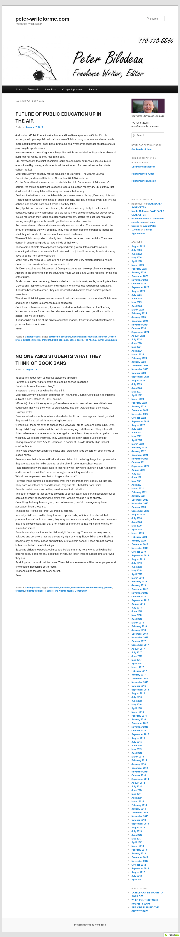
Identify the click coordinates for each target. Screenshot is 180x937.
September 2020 (140, 510)
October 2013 (138, 820)
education (92, 336)
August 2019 (138, 559)
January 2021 (138, 495)
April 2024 (136, 350)
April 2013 (136, 842)
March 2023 (137, 399)
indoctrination (78, 587)
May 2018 (136, 615)
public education (60, 339)
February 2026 (139, 268)
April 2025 (136, 306)
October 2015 (138, 730)
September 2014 (140, 779)
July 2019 (136, 563)
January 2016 (138, 719)
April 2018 (136, 618)
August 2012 (138, 872)
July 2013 (136, 831)
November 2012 (139, 861)
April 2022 (136, 440)
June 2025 (136, 298)
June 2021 (136, 477)
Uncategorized (32, 336)
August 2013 (138, 827)
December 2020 (139, 499)
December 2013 (139, 812)
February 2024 (139, 358)
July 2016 (136, 697)
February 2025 (139, 313)
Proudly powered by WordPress (90, 924)
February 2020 (139, 537)
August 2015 (138, 738)
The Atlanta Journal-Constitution (100, 339)
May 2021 (136, 481)
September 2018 (140, 600)
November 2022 (139, 414)
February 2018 (139, 626)
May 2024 (136, 346)
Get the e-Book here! (141, 149)
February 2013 (139, 849)
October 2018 (138, 596)
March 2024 (137, 354)
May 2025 (136, 302)
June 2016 (136, 700)
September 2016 (140, 689)
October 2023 (138, 373)
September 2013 (140, 823)
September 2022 (140, 421)
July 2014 (136, 786)
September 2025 (140, 287)
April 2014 (136, 797)
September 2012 (140, 868)
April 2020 (136, 529)
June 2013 (136, 834)
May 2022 (136, 436)
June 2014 (136, 790)
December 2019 (139, 544)
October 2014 (138, 775)
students (19, 590)
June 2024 (136, 343)
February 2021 (139, 492)
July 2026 (136, 250)
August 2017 (138, 648)
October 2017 (138, 641)
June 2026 (136, 253)
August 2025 (138, 291)
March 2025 (137, 309)
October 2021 (138, 462)
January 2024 (138, 361)
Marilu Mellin (138, 211)
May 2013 (136, 838)
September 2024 (140, 332)
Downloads (33, 89)
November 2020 (139, 503)
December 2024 (139, 321)
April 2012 (136, 879)
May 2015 (136, 749)
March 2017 (137, 667)
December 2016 (139, 678)
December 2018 (139, 589)
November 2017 (139, 637)
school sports (76, 339)
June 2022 (136, 432)
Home (19, 89)
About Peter (50, 89)
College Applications (72, 89)
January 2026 (138, 272)
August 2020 (138, 514)
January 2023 (138, 406)
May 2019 (136, 570)
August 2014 (138, 782)
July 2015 (136, 741)
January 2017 (138, 674)
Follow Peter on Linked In (143, 180)
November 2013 (139, 816)
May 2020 (136, 525)
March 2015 (137, 756)
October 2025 (138, 283)
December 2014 (139, 767)
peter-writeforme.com (42, 18)
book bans (66, 336)
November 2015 (139, 726)
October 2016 (138, 685)
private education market (28, 339)
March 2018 (137, 622)
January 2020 (138, 540)
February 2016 (139, 715)
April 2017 (136, 663)
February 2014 (139, 805)
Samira (135, 225)
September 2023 (140, 376)
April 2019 (136, 574)
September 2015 (140, 734)
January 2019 (138, 585)
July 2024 (136, 339)
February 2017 (139, 671)
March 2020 (137, 533)
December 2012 (139, 857)
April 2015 (136, 753)
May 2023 (136, 391)
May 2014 (136, 793)
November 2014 (139, 771)
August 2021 (138, 469)
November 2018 (139, 592)
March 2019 (137, 577)
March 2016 (137, 712)
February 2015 (139, 760)
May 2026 (136, 257)
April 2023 (136, 395)
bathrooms (54, 336)
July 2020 (136, 518)
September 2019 (140, 555)
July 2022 (136, 428)
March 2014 (137, 801)
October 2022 (138, 417)
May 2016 (136, 704)
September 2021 (140, 466)
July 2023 (136, 384)
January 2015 (138, 764)
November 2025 (139, 279)
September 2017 (140, 644)
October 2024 (138, 328)
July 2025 (136, 294)
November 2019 (139, 548)
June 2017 (136, 656)
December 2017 (139, 633)
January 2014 (138, 808)
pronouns (46, 339)
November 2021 (139, 458)
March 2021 (137, 488)
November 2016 (139, 682)
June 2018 (136, 611)
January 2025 (138, 317)
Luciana (135, 229)
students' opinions (34, 590)
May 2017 (136, 659)
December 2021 (139, 455)
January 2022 (138, 451)
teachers (49, 590)
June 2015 (136, 745)
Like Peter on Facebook (143, 166)
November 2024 (139, 324)
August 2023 (138, 380)
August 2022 (138, 425)
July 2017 (136, 652)
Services (92, 89)
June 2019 (136, 566)
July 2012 (136, 875)
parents (108, 587)
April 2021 (136, 484)
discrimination (79, 336)
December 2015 (139, 723)
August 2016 (138, 693)
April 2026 (136, 261)
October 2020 (138, 507)
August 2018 (138, 604)
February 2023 (139, 402)
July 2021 (136, 473)
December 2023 (139, 365)
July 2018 (136, 607)
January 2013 (138, 853)
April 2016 (136, 708)
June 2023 (136, 388)
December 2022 (139, 410)
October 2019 (138, 551)
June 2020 (136, 522)
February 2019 (139, 581)
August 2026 (138, 246)
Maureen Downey (107, 336)
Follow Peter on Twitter (142, 173)
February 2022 (139, 447)
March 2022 (137, 443)
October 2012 (138, 864)
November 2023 (139, 369)
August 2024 (138, 335)
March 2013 (137, 846)
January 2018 (138, 630)
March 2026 (137, 265)
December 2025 (139, 276)
